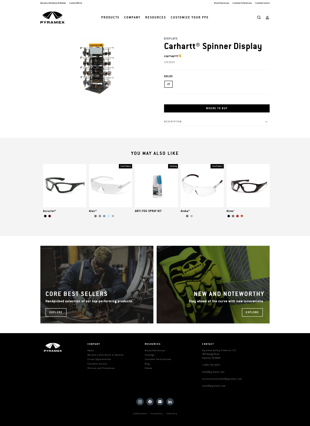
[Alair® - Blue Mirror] (104, 216)
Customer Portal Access (242, 3)
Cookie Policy (171, 414)
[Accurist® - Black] (45, 216)
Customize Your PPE (190, 17)
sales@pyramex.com (214, 385)
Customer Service (262, 3)
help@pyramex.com (213, 372)
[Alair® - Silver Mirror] (99, 216)
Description (173, 121)
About (91, 350)
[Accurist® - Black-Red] (49, 216)
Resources (155, 17)
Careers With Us (75, 3)
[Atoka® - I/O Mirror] (191, 216)
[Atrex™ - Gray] (233, 216)
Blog (147, 363)
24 (168, 84)
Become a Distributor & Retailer (53, 3)
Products (110, 17)
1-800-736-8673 (211, 365)
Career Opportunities (99, 359)
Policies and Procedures (101, 368)
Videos (148, 368)
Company (132, 17)
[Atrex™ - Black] (228, 216)
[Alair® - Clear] (91, 216)
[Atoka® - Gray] (187, 216)
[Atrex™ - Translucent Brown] (241, 216)
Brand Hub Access (221, 3)
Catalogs (150, 355)
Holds (168, 76)
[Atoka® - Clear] (182, 216)
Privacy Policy (156, 414)
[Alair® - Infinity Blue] (108, 216)
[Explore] (96, 284)
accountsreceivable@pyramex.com (222, 378)
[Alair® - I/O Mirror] (112, 216)
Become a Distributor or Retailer (106, 355)
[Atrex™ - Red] (237, 216)
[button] (217, 108)
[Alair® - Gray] (95, 216)
